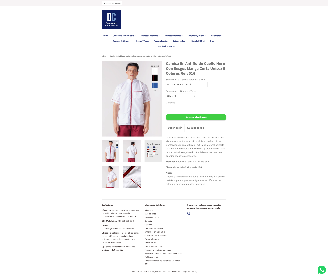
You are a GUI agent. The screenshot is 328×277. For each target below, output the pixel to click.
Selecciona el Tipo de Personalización (185, 79)
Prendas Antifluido (121, 41)
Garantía (148, 221)
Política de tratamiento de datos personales (163, 253)
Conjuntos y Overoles (197, 35)
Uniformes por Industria (123, 35)
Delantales (216, 35)
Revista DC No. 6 (152, 217)
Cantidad (170, 102)
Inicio (105, 35)
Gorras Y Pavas (142, 41)
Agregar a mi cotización (196, 117)
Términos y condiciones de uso (158, 250)
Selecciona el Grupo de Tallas (181, 91)
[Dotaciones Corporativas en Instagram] (188, 214)
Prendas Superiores (149, 35)
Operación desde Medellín (156, 235)
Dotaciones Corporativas (166, 271)
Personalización (161, 41)
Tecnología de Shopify (187, 271)
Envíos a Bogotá (152, 239)
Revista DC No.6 (198, 41)
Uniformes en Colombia (155, 232)
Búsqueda (149, 210)
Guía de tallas (179, 41)
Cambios (148, 225)
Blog (212, 41)
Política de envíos (152, 257)
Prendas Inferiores (173, 35)
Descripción (175, 128)
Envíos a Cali (150, 242)
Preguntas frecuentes (165, 46)
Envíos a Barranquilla (153, 246)
